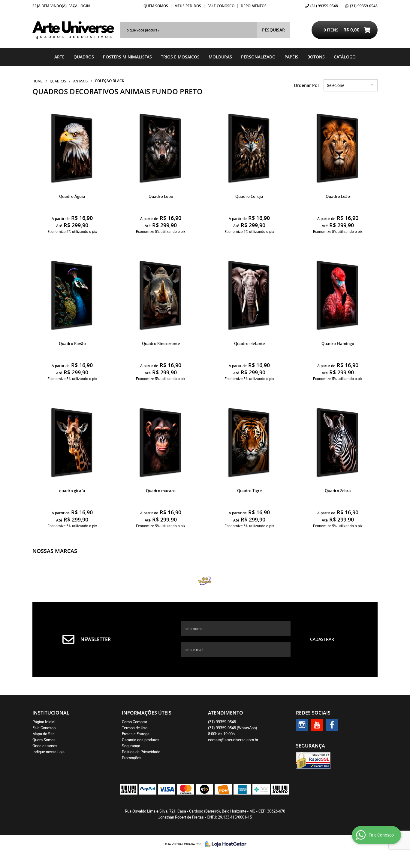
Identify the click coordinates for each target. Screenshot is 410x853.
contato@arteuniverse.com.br (233, 739)
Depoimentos (254, 5)
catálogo (345, 57)
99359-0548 (324, 5)
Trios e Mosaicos (180, 57)
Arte (59, 57)
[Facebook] (332, 725)
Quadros (84, 57)
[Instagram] (302, 725)
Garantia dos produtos (140, 739)
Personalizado (258, 57)
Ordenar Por (306, 85)
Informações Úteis (146, 713)
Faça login (79, 5)
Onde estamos (44, 745)
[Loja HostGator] (223, 844)
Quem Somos (155, 5)
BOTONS (316, 57)
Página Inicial (43, 721)
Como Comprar (134, 721)
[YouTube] (317, 725)
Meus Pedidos (187, 5)
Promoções (131, 757)
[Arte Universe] (205, 581)
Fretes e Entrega (135, 733)
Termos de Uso (134, 727)
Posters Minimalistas (127, 57)
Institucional (50, 713)
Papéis (291, 57)
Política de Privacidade (141, 751)
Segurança (131, 745)
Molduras (220, 57)
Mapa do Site (43, 733)
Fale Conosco (220, 5)
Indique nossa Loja (48, 751)
